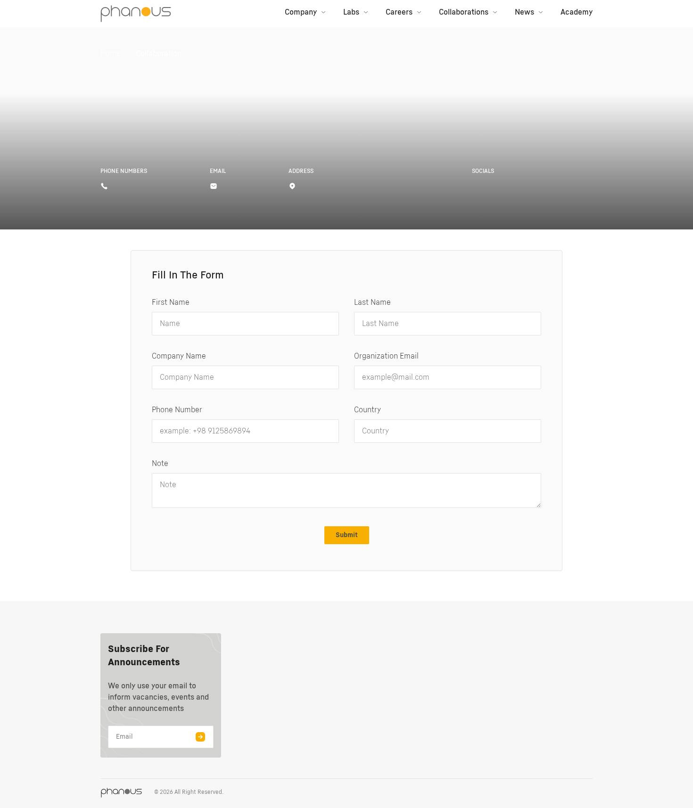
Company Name (179, 356)
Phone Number (177, 410)
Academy (577, 12)
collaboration (159, 53)
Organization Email (386, 356)
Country (367, 410)
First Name (171, 302)
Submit (347, 535)
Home (110, 53)
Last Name (372, 302)
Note (160, 463)
